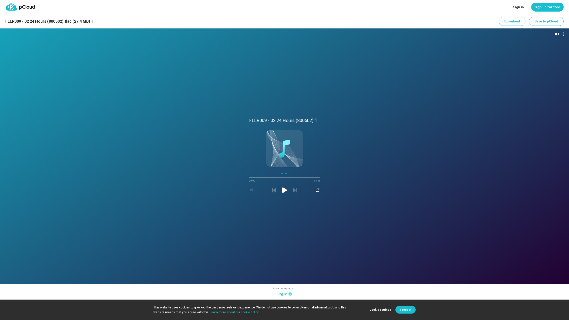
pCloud (292, 288)
